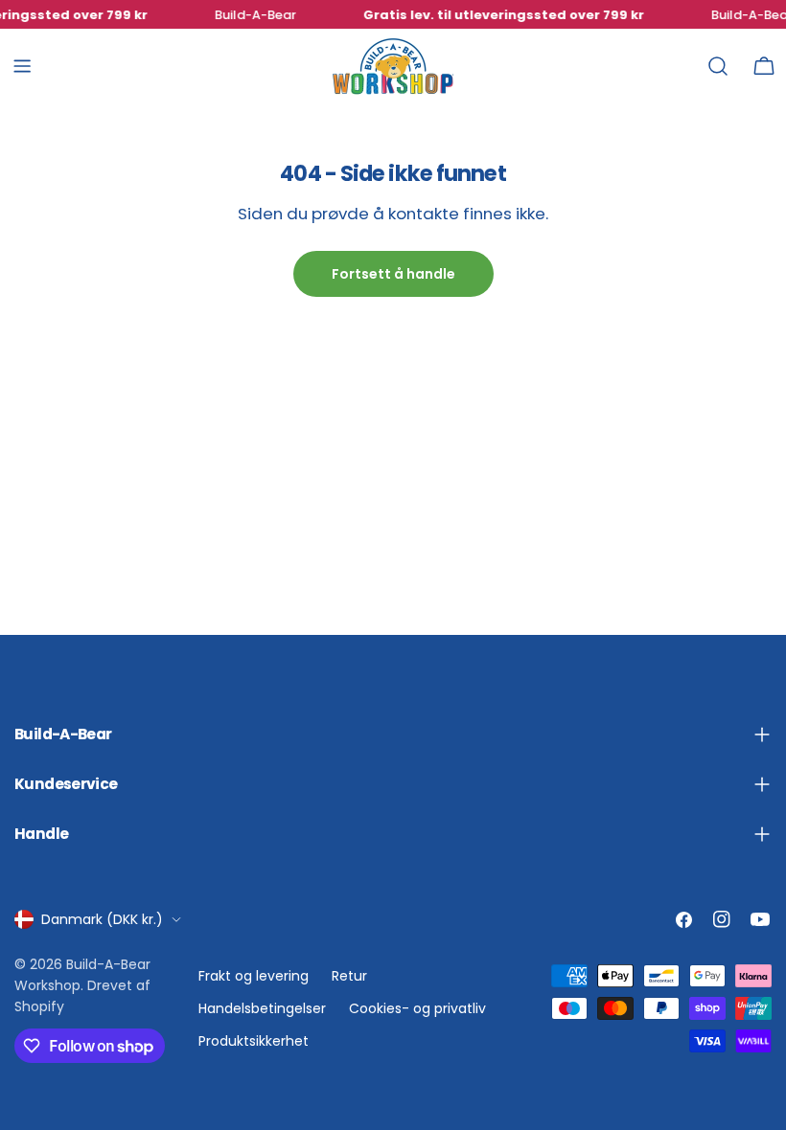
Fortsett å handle (393, 273)
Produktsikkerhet (253, 1041)
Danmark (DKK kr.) (102, 919)
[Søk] (718, 66)
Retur (349, 975)
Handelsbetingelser (262, 1008)
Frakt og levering (253, 975)
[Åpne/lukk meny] (22, 66)
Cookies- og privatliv (417, 1008)
